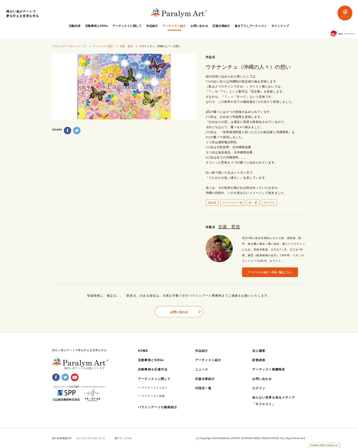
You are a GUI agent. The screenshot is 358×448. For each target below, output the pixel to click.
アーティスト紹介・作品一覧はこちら (270, 272)
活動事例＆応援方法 (152, 369)
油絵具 (212, 202)
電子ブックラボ (123, 438)
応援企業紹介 (221, 26)
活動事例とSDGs (96, 26)
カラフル (269, 202)
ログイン (345, 16)
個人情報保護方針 (62, 438)
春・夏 (253, 202)
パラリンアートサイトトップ (69, 46)
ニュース (201, 369)
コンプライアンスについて (90, 438)
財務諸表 (258, 360)
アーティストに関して (127, 26)
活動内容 (75, 26)
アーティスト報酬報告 (268, 369)
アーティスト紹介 (174, 26)
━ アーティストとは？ (153, 387)
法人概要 (258, 350)
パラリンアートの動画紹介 (157, 407)
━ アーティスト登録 (151, 396)
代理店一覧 (203, 388)
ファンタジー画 (232, 202)
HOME (143, 350)
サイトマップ (280, 26)
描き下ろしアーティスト (251, 26)
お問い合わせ (199, 26)
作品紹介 (152, 26)
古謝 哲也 (126, 46)
